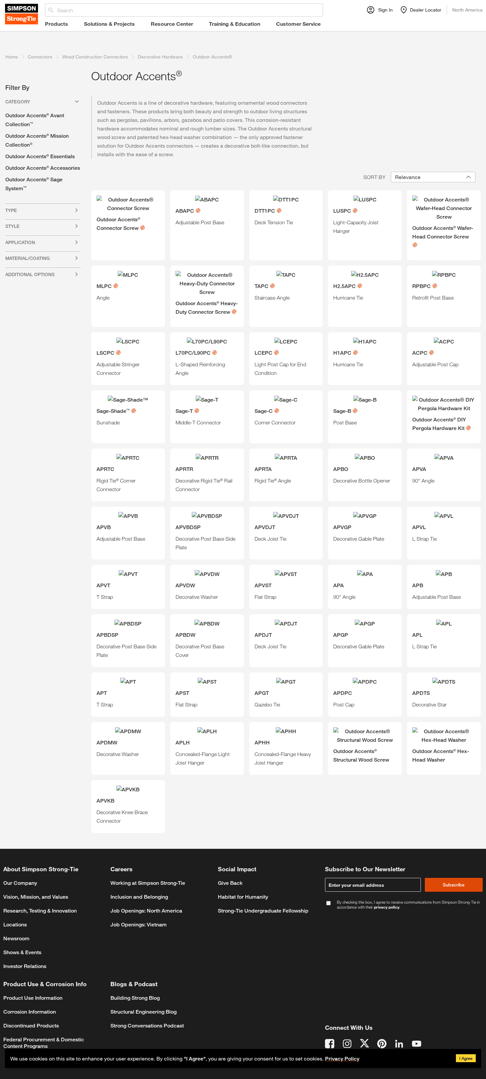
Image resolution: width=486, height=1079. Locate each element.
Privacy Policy (342, 1059)
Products (56, 23)
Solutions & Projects (109, 23)
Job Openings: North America (146, 911)
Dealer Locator (425, 10)
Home (11, 56)
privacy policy (386, 907)
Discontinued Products (31, 1026)
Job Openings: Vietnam (138, 924)
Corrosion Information (29, 1012)
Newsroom (16, 938)
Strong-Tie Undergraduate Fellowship (263, 911)
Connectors (40, 56)
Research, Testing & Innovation (40, 911)
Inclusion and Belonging (139, 897)
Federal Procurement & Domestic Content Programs (43, 1042)
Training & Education (234, 23)
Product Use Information (32, 998)
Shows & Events (22, 952)
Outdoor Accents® (212, 56)
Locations (15, 924)
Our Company (20, 883)
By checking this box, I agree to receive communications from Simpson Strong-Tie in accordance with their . (408, 905)
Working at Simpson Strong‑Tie (147, 883)
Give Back (230, 883)
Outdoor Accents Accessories (42, 168)
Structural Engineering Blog (143, 1012)
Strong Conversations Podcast (147, 1026)
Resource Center (172, 23)
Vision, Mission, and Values (35, 897)
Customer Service (298, 23)
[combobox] (433, 177)
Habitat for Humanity (243, 897)
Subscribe (454, 884)
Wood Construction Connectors (95, 56)
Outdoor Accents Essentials (40, 156)
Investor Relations (24, 966)
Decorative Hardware (160, 56)
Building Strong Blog (135, 998)
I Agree (465, 1058)
